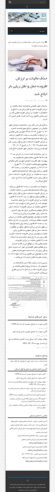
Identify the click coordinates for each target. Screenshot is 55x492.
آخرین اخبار (36, 42)
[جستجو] (10, 2)
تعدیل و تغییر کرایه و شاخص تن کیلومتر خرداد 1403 (27, 395)
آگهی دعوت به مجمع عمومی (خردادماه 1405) (29, 324)
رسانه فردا (21, 489)
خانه (42, 42)
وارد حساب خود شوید (34, 361)
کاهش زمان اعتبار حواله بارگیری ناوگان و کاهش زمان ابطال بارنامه (27, 406)
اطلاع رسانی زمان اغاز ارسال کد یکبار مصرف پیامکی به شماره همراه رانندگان (27, 389)
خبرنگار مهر (33, 125)
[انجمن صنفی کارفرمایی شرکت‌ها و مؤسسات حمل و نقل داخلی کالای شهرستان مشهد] (27, 20)
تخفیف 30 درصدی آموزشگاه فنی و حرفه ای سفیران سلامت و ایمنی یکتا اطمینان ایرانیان (28, 400)
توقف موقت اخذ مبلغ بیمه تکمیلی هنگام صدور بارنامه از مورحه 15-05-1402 (27, 341)
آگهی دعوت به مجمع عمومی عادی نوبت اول (29, 331)
